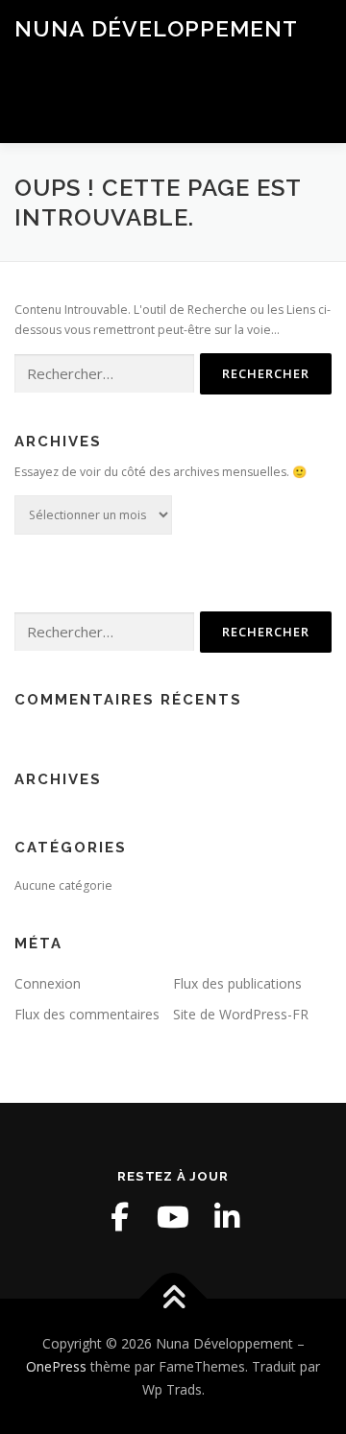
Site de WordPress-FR (241, 1014)
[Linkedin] (226, 1217)
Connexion (47, 983)
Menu (314, 107)
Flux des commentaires (87, 1014)
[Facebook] (119, 1217)
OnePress (56, 1366)
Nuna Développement (156, 28)
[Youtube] (173, 1217)
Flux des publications (237, 983)
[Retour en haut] (173, 1299)
